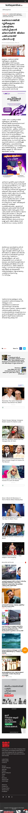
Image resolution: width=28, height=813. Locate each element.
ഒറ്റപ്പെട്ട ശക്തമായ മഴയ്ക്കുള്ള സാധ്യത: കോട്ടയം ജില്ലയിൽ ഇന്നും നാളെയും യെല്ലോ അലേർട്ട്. (13, 651)
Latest (7, 14)
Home (4, 14)
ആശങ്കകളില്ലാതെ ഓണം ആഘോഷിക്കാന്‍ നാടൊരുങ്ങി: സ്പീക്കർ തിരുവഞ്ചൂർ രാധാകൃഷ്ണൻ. (12, 674)
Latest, (18, 42)
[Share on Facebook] (20, 348)
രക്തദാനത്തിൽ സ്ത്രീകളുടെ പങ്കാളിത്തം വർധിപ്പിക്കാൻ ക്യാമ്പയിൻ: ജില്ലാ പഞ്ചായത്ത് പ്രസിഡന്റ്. (13, 29)
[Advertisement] (14, 235)
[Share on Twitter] (24, 348)
